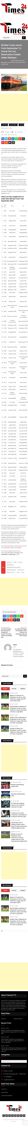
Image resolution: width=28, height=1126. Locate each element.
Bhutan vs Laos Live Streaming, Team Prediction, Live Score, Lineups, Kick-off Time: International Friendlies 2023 (19, 837)
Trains (18, 572)
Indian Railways (10, 564)
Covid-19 (20, 562)
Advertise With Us (18, 1018)
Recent (5, 688)
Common (22, 688)
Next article (23, 627)
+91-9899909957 (8, 1076)
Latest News (13, 124)
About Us (3, 1018)
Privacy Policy (4, 1092)
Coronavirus (9, 562)
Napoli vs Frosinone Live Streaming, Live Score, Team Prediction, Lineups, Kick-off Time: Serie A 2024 (13, 1032)
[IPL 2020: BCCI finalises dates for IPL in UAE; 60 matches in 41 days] (5, 804)
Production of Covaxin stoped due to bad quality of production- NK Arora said (19, 814)
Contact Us (4, 1089)
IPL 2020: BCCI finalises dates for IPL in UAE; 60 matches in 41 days (17, 805)
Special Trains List (11, 572)
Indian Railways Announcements (14, 567)
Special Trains (21, 569)
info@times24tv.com (9, 1079)
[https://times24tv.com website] (11, 132)
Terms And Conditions (6, 1095)
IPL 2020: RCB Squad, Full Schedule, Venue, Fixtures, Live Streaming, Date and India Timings (21, 632)
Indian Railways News (11, 569)
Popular (14, 688)
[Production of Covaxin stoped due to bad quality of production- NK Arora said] (5, 813)
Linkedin (19, 547)
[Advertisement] (14, 107)
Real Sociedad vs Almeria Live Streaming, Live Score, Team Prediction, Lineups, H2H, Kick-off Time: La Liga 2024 (12, 1041)
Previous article (5, 627)
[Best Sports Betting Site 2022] (5, 794)
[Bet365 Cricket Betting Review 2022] (5, 785)
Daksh (15, 644)
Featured (8, 60)
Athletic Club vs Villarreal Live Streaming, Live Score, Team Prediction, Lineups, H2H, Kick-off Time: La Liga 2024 (14, 1049)
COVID (15, 562)
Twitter (12, 547)
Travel (21, 124)
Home (3, 60)
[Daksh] (12, 132)
